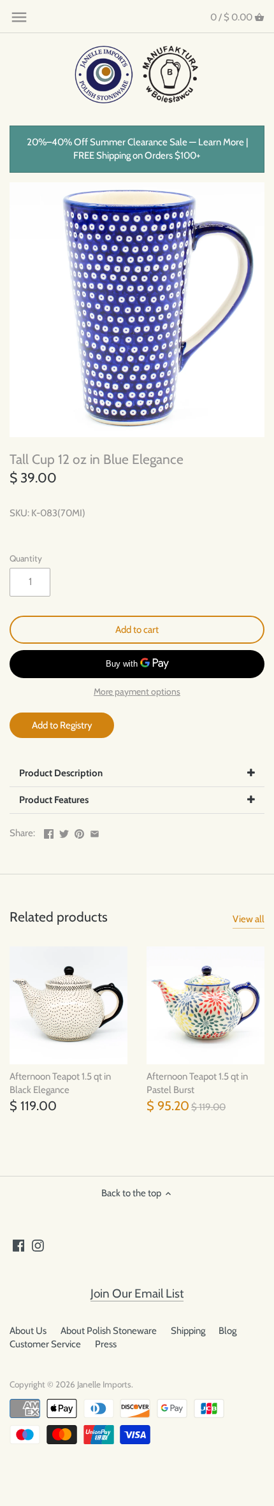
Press (106, 1344)
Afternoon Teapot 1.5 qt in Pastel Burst (197, 1083)
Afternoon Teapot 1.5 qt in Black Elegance (60, 1083)
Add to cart (137, 629)
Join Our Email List (137, 1293)
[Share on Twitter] (64, 831)
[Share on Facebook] (49, 831)
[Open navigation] (19, 17)
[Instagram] (38, 1245)
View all (248, 919)
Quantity (26, 558)
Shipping (188, 1330)
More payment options (137, 692)
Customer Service (45, 1344)
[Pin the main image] (79, 831)
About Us (28, 1330)
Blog (227, 1330)
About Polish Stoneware (109, 1330)
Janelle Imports (104, 1384)
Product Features (54, 800)
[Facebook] (19, 1245)
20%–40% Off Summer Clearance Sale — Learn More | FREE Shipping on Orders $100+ (137, 148)
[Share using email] (94, 831)
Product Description (61, 773)
